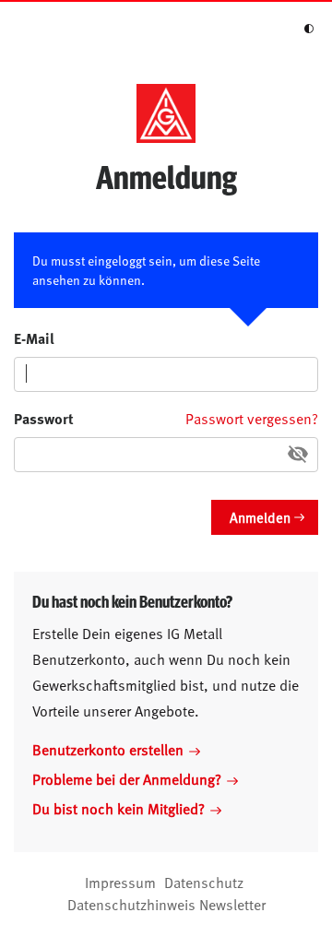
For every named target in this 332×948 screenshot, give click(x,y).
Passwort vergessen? (251, 418)
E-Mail (34, 338)
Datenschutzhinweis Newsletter (166, 904)
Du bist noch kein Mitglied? (118, 808)
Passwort (44, 418)
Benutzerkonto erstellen (108, 749)
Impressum (120, 881)
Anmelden (260, 517)
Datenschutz (203, 881)
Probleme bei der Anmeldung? (126, 778)
